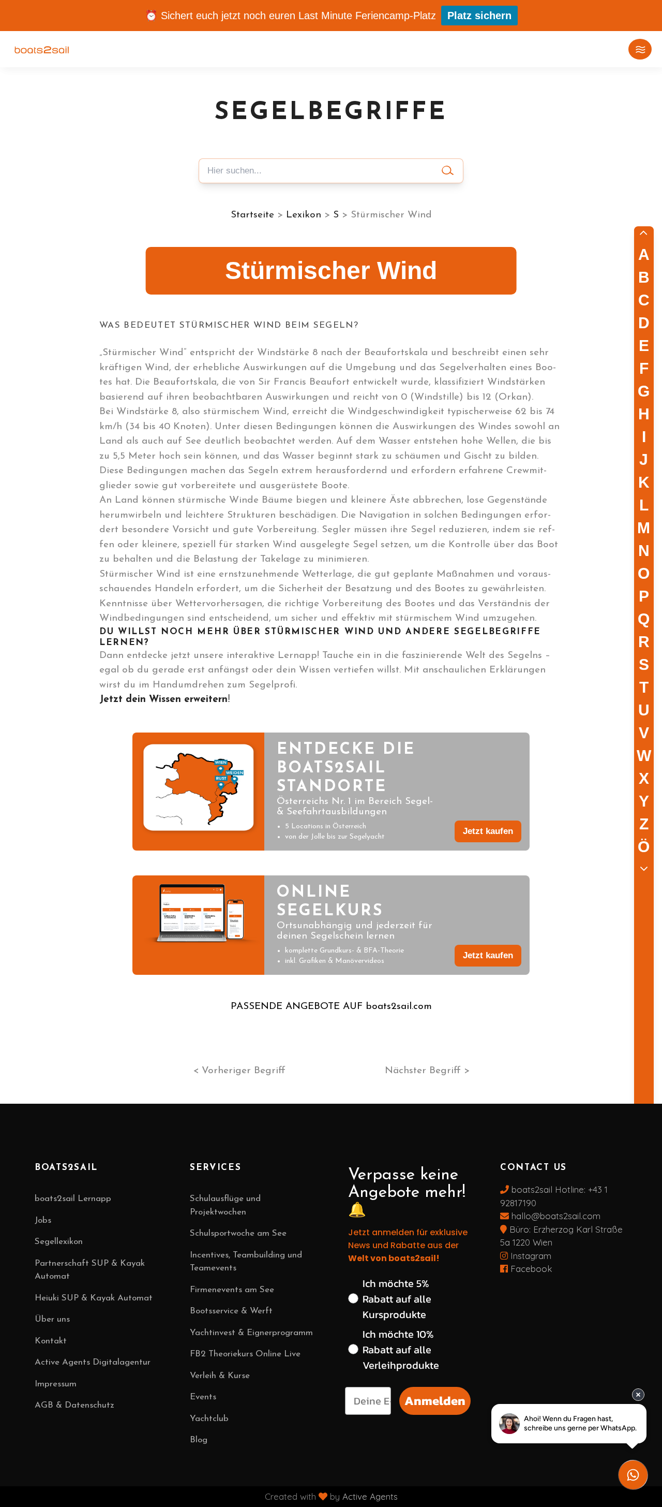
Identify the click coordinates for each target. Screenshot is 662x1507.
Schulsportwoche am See (238, 1233)
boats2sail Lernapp (73, 1198)
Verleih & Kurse (220, 1375)
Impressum (56, 1384)
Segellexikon (59, 1241)
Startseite (252, 215)
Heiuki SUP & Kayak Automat (94, 1298)
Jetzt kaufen (488, 831)
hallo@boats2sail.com (554, 1215)
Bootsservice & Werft (231, 1311)
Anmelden (434, 1401)
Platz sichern (479, 15)
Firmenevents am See (232, 1289)
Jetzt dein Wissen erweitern (163, 700)
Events (203, 1397)
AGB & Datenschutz (74, 1405)
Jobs (43, 1220)
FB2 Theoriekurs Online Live (245, 1354)
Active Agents (370, 1496)
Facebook (530, 1268)
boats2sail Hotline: (548, 1189)
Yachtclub (209, 1418)
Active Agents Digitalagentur (93, 1362)
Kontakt (51, 1341)
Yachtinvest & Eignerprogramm (251, 1332)
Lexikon (303, 215)
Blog (198, 1440)
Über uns (52, 1319)
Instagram (529, 1255)
